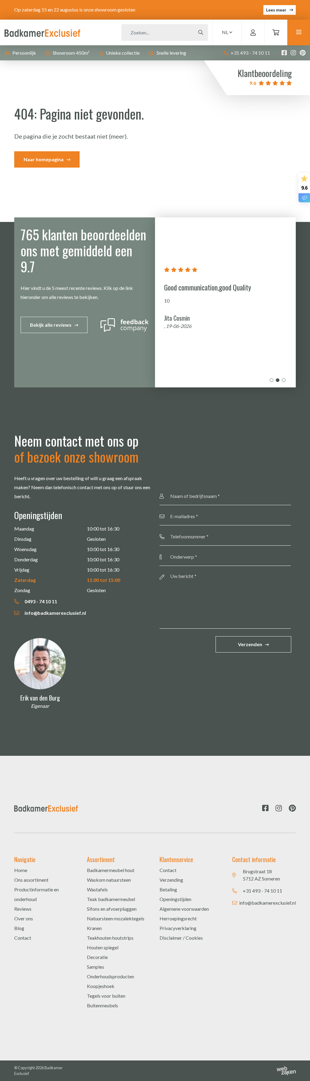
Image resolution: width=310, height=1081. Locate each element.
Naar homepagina (44, 159)
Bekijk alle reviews (50, 325)
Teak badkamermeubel (111, 899)
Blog (19, 928)
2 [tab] (277, 380)
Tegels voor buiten (106, 996)
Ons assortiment (31, 880)
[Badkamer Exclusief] (42, 32)
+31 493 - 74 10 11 (250, 53)
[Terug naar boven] (297, 1068)
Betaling (168, 889)
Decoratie (97, 957)
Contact (22, 938)
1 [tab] (271, 380)
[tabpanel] (225, 302)
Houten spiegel (102, 947)
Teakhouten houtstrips (110, 938)
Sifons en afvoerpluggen (112, 909)
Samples (95, 967)
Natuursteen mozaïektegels (115, 918)
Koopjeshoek (100, 986)
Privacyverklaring (178, 928)
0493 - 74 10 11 (40, 601)
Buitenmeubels (102, 1005)
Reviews (22, 909)
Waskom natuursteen (109, 880)
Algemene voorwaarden (184, 909)
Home (20, 870)
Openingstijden (175, 899)
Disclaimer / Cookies (181, 938)
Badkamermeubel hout (110, 870)
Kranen (94, 928)
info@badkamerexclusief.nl (55, 613)
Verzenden (250, 644)
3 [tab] (283, 380)
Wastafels (97, 889)
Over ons (23, 918)
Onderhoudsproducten (110, 976)
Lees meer (276, 9)
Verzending (171, 880)
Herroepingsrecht (178, 918)
